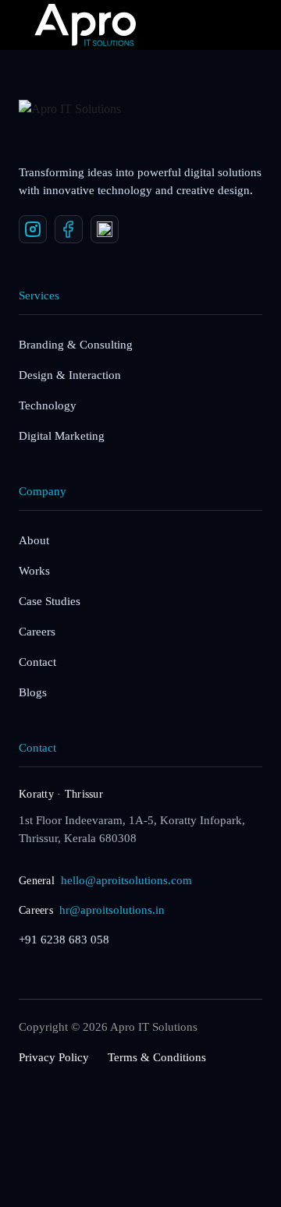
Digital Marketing (62, 436)
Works (34, 571)
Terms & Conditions (157, 1057)
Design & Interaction (70, 375)
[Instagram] (33, 229)
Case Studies (49, 601)
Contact (37, 662)
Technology (47, 405)
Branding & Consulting (76, 344)
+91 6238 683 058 (64, 939)
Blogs (33, 692)
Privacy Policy (54, 1057)
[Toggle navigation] (225, 25)
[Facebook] (69, 229)
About (34, 540)
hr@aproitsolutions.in (112, 910)
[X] (105, 229)
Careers (37, 631)
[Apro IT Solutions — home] (77, 124)
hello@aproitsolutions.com (126, 880)
